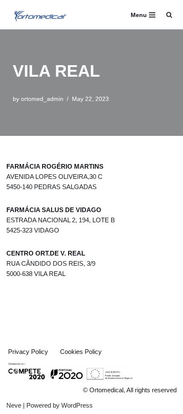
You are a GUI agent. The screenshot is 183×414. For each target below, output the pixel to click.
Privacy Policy (28, 351)
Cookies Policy (81, 351)
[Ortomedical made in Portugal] (38, 14)
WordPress (77, 405)
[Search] (169, 15)
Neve (13, 405)
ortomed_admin (42, 99)
